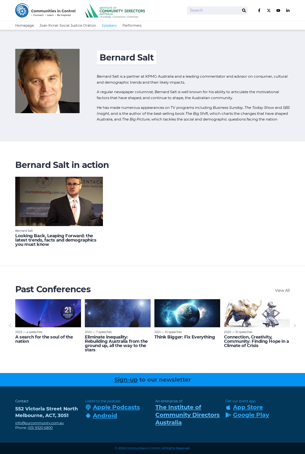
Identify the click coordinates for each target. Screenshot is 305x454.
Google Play (251, 414)
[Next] (294, 326)
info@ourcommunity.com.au (39, 423)
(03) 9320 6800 (40, 428)
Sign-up (126, 379)
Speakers (109, 25)
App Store (248, 407)
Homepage (24, 25)
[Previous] (10, 326)
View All (282, 290)
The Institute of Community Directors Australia (187, 415)
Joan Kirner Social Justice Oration (68, 25)
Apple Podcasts (116, 407)
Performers (132, 25)
